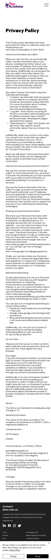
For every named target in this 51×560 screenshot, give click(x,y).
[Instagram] (14, 526)
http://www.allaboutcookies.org (30, 109)
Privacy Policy (14, 550)
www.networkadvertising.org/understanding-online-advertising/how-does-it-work (28, 297)
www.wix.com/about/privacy (25, 230)
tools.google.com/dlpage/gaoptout (29, 251)
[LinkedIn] (4, 526)
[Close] (48, 545)
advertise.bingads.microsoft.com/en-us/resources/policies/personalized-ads (30, 320)
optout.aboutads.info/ (20, 334)
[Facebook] (9, 526)
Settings (13, 556)
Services (5, 535)
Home (5, 532)
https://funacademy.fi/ (21, 50)
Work (4, 538)
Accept (37, 556)
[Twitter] (19, 526)
